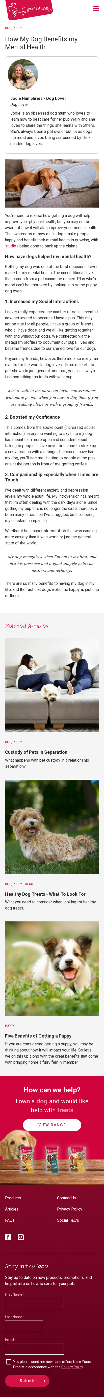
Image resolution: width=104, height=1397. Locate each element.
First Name (13, 1294)
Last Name (13, 1317)
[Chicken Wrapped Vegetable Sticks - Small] (26, 1174)
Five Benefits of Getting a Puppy (38, 1036)
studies (11, 246)
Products (13, 1198)
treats (65, 1110)
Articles (12, 1209)
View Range (52, 1125)
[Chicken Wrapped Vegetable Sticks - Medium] (77, 1174)
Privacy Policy (69, 1209)
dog (42, 1101)
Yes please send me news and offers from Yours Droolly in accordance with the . (52, 1364)
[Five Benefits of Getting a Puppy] (52, 968)
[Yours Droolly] (29, 10)
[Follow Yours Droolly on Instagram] (21, 1238)
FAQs (10, 1220)
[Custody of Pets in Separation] (52, 685)
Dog (8, 28)
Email (9, 1340)
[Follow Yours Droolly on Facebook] (8, 1238)
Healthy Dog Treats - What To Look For (45, 894)
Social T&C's (68, 1220)
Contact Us (66, 1198)
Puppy (17, 28)
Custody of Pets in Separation (36, 752)
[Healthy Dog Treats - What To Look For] (52, 827)
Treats (28, 884)
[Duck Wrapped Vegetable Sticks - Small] (52, 1174)
